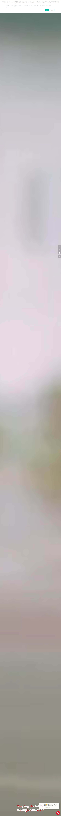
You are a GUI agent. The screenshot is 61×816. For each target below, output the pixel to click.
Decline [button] (52, 9)
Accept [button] (47, 9)
